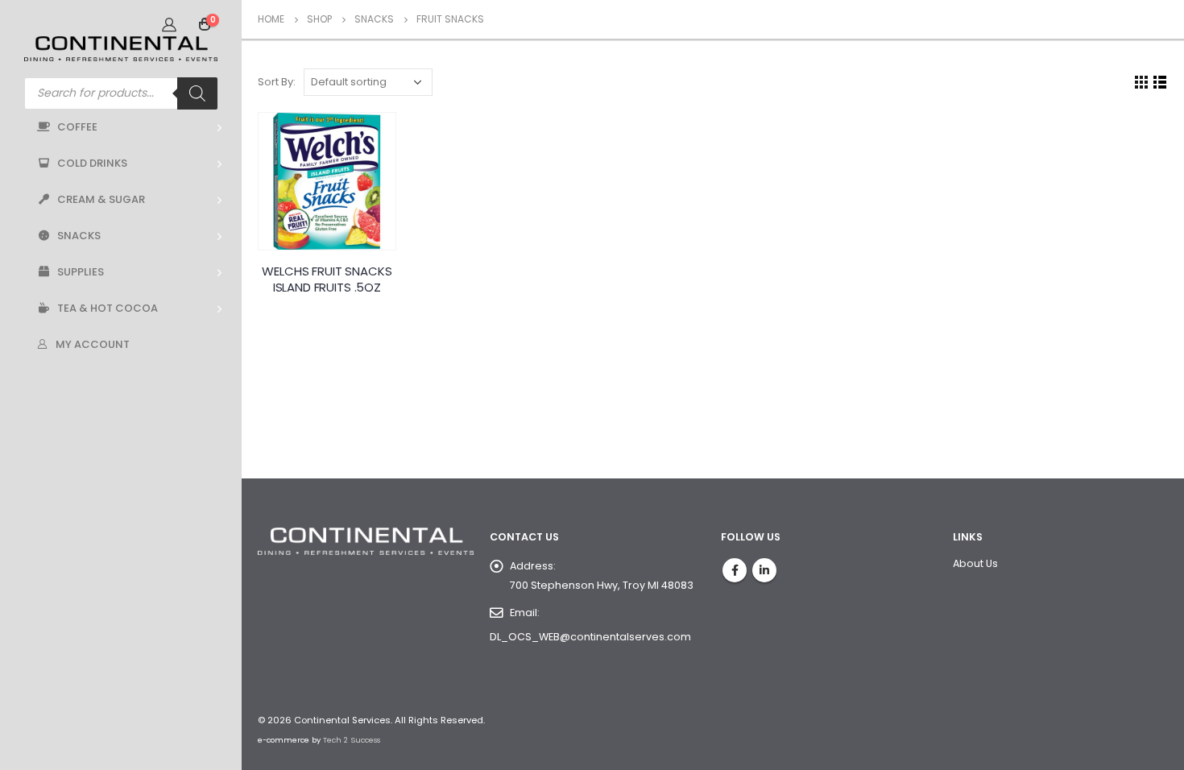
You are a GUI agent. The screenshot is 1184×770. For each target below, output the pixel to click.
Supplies (80, 271)
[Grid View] (1141, 82)
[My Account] (169, 24)
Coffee (77, 127)
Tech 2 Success (351, 740)
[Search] (197, 93)
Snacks (79, 235)
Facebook (734, 570)
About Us (975, 563)
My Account (93, 344)
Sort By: (277, 81)
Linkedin (764, 570)
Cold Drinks (92, 163)
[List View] (1160, 82)
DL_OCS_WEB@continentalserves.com (590, 637)
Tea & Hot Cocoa (107, 308)
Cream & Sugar (101, 199)
